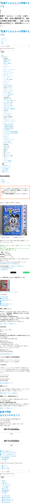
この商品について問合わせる (16, 266)
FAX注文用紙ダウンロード (7, 383)
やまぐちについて (6, 167)
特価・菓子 (6, 147)
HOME (3, 480)
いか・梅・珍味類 (8, 79)
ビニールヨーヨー (8, 113)
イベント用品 (7, 92)
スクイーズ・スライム (9, 121)
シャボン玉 (6, 134)
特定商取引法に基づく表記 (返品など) (10, 263)
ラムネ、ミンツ (7, 71)
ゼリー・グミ (7, 81)
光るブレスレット (8, 107)
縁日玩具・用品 (7, 99)
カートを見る (6, 468)
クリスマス (7, 152)
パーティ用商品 (7, 160)
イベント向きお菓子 (9, 94)
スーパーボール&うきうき (10, 100)
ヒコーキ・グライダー (9, 139)
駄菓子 (3, 181)
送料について (5, 172)
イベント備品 (7, 95)
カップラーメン (7, 84)
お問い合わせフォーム (6, 300)
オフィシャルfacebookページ (8, 454)
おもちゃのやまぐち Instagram (8, 456)
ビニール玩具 (7, 115)
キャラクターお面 (8, 105)
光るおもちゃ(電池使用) (9, 108)
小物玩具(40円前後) (8, 126)
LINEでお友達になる (8, 500)
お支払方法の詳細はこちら (6, 354)
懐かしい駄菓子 (7, 63)
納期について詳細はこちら (6, 408)
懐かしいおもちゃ (8, 142)
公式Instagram (4, 305)
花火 (6, 151)
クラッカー (6, 157)
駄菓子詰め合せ (7, 60)
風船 (6, 149)
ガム (5, 68)
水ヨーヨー (6, 112)
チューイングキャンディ (10, 69)
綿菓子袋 (6, 110)
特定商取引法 (5, 459)
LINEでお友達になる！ (6, 304)
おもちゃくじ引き (8, 90)
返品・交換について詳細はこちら (8, 323)
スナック (6, 64)
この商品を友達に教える (6, 268)
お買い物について (6, 165)
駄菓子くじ (6, 61)
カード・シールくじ (9, 123)
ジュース (6, 82)
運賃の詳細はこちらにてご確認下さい (9, 393)
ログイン (4, 38)
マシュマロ (6, 77)
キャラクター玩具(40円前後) (11, 131)
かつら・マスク (7, 162)
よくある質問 (5, 168)
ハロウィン (7, 154)
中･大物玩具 (7, 129)
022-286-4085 (4, 297)
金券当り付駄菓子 (8, 86)
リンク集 (4, 460)
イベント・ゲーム (8, 89)
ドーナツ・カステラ (9, 73)
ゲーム (5, 159)
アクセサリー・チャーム (10, 120)
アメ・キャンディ (8, 76)
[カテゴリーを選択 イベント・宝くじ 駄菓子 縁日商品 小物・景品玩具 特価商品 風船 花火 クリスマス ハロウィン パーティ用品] (15, 46)
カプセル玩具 (7, 141)
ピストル (6, 136)
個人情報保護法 (5, 457)
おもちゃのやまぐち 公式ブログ (9, 452)
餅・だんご (6, 74)
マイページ (4, 40)
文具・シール (7, 118)
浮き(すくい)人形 (8, 103)
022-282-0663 (4, 298)
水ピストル (6, 138)
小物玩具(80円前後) (8, 128)
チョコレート (7, 66)
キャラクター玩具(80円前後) (11, 133)
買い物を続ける (4, 269)
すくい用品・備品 (8, 102)
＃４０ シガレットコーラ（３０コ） (9, 292)
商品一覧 (4, 56)
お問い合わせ (5, 170)
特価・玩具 (6, 146)
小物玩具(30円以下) (8, 125)
